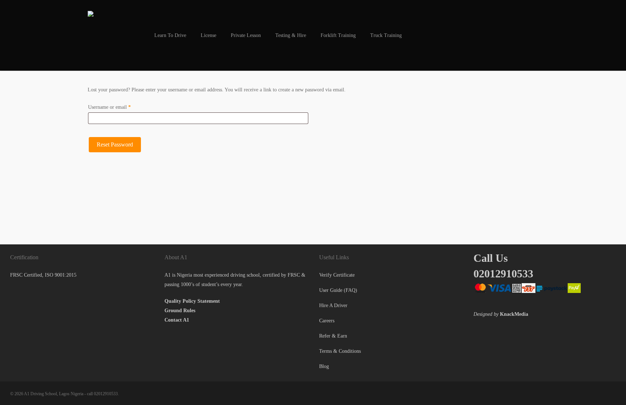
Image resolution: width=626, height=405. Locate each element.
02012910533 (503, 274)
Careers (326, 320)
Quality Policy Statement (192, 301)
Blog (324, 366)
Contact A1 (176, 320)
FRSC (294, 275)
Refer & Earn (333, 336)
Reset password (115, 144)
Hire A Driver (333, 305)
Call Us (490, 258)
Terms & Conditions (340, 351)
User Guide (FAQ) (338, 290)
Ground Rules (179, 310)
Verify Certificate (337, 275)
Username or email (118, 107)
